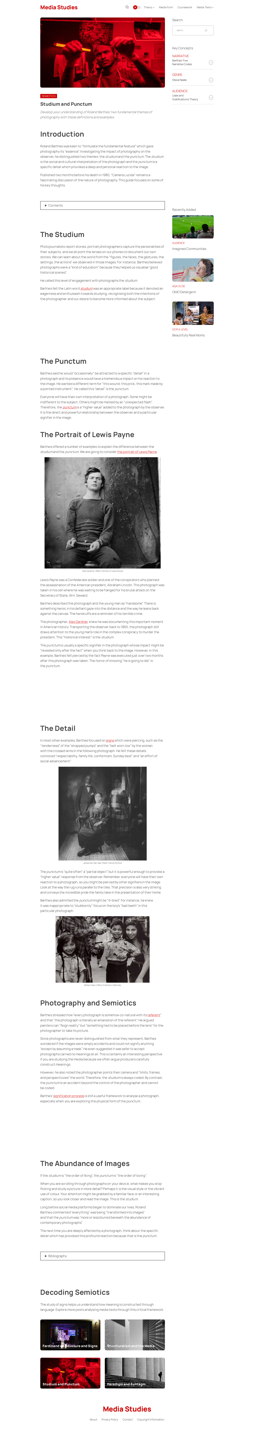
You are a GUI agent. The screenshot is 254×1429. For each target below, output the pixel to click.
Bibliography (57, 1256)
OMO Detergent (184, 292)
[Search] (127, 7)
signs (110, 740)
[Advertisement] (102, 324)
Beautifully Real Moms (188, 335)
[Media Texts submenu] (213, 7)
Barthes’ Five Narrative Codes (182, 62)
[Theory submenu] (154, 7)
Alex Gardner (78, 622)
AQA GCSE (178, 286)
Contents (55, 205)
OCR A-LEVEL (180, 329)
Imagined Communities (189, 249)
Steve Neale (179, 80)
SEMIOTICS (49, 96)
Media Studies (59, 7)
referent (154, 1015)
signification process (68, 1096)
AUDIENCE (180, 91)
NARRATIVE (180, 56)
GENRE (177, 74)
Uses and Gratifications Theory (185, 97)
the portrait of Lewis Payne (137, 452)
